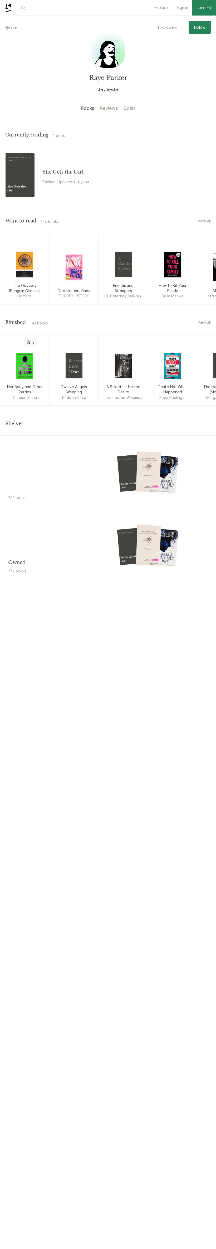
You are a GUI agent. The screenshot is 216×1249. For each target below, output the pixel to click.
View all (204, 221)
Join (200, 7)
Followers (167, 27)
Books (87, 108)
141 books (39, 323)
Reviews (109, 108)
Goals (129, 108)
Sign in (182, 7)
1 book (59, 135)
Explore (161, 7)
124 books (50, 221)
